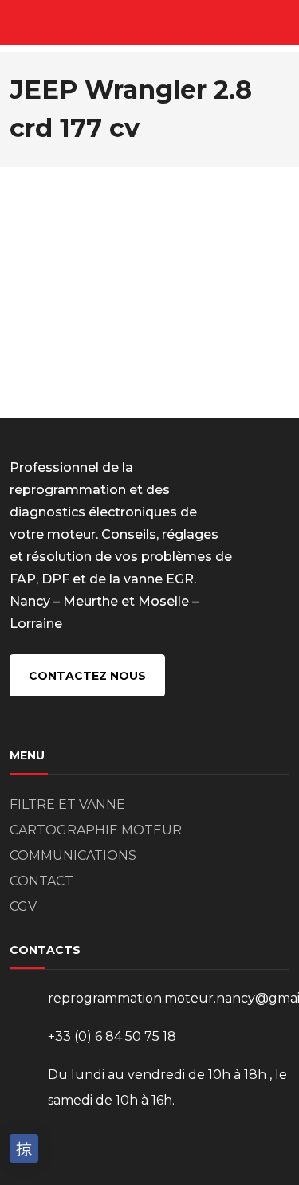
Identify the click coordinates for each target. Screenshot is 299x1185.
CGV (23, 906)
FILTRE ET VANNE (67, 804)
